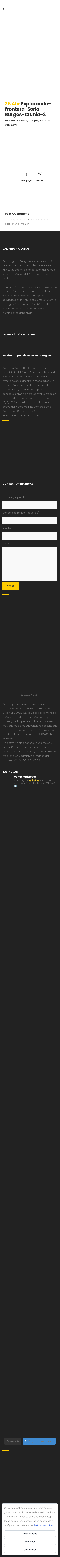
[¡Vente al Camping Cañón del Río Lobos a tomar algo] (30, 1323)
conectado (36, 219)
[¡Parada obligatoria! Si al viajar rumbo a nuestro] (30, 1129)
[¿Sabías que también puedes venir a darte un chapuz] (30, 1161)
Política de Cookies (25, 334)
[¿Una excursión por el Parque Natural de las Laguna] (30, 1387)
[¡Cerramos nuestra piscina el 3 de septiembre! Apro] (30, 871)
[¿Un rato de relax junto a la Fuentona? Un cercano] (30, 1226)
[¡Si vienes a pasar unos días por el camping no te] (30, 1355)
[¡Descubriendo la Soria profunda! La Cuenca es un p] (30, 1290)
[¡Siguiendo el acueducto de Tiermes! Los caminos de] (30, 1000)
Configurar (30, 1549)
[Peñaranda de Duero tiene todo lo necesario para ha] (30, 839)
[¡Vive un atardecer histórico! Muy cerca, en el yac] (30, 1258)
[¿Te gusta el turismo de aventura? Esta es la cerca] (30, 807)
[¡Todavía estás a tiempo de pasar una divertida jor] (30, 1194)
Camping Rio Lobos (39, 120)
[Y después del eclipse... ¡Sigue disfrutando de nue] (30, 1032)
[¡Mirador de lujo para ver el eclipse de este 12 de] (30, 1097)
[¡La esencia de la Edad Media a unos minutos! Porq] (30, 1419)
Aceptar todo (30, 1533)
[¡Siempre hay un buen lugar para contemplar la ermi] (30, 1065)
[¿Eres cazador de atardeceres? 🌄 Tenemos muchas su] (30, 968)
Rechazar (30, 1541)
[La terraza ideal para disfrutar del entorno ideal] (30, 903)
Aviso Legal (8, 334)
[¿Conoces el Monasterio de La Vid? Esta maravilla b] (30, 936)
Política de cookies (44, 1525)
